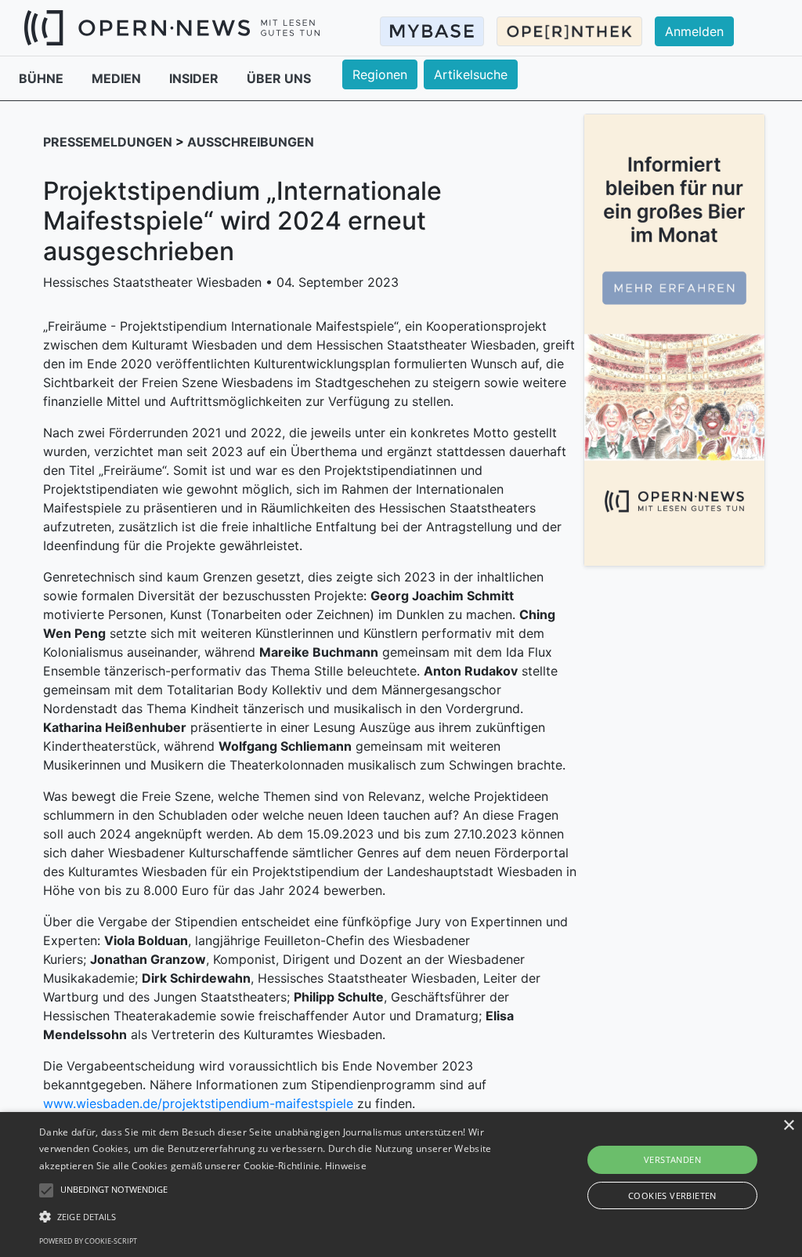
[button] (274, 1216)
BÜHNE (43, 78)
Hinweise (346, 1165)
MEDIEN (118, 78)
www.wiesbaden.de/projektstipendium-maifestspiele (198, 1103)
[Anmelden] (703, 16)
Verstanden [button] (672, 1159)
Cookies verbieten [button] (672, 1195)
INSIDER (195, 78)
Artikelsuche (471, 74)
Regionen (379, 74)
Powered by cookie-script (88, 1241)
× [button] (788, 1126)
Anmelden (694, 31)
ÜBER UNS (279, 78)
